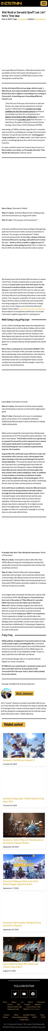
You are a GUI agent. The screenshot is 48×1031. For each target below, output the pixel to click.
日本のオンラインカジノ (32, 1009)
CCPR (43, 1017)
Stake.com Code (13, 1009)
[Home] (11, 3)
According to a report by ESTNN (32, 309)
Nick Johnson (40, 19)
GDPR (34, 1017)
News (5, 1002)
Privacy (5, 1017)
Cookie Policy (24, 1019)
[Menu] (43, 3)
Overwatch (22, 19)
